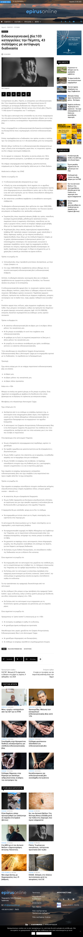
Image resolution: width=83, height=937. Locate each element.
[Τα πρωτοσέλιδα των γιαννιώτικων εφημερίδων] (62, 80)
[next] (54, 2)
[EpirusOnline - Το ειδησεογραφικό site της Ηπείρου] (41, 11)
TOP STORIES (6, 872)
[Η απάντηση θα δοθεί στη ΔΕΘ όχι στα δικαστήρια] (62, 158)
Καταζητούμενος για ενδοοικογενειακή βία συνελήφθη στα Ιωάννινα (39, 775)
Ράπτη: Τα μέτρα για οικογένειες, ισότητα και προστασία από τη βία (39, 847)
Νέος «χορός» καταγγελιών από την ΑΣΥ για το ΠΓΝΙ (13, 710)
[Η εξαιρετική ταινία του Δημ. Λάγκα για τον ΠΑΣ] (62, 177)
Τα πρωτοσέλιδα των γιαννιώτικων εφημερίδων (74, 80)
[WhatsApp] (13, 94)
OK (33, 933)
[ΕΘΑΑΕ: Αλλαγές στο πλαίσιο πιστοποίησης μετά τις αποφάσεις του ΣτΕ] (41, 862)
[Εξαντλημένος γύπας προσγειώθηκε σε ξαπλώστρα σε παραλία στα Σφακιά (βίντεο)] (14, 801)
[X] (69, 21)
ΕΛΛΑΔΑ (17, 27)
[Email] (18, 94)
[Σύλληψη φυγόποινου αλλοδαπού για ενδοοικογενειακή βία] (41, 729)
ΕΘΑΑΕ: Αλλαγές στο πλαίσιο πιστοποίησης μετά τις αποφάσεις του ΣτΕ (40, 877)
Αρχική (4, 27)
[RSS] (65, 21)
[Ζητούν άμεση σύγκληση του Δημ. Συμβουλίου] (62, 89)
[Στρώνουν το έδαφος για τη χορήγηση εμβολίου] (62, 70)
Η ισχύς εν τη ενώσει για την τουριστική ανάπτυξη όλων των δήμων (43, 674)
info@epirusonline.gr (12, 905)
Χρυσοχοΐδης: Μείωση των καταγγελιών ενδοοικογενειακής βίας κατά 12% (41, 712)
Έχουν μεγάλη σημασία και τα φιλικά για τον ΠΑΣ (27, 1)
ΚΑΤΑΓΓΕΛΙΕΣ (28, 649)
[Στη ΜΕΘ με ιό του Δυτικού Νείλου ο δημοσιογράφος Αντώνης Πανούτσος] (14, 833)
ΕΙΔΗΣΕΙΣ (10, 27)
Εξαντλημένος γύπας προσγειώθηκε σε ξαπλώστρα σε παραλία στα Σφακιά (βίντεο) (14, 816)
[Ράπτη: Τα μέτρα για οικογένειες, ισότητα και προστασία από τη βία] (41, 833)
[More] (40, 659)
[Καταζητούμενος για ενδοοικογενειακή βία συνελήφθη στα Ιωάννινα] (41, 761)
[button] (81, 21)
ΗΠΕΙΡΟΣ (4, 707)
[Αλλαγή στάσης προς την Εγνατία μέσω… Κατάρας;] (62, 98)
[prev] (50, 2)
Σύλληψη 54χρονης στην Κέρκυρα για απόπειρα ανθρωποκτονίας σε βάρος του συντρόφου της (12, 776)
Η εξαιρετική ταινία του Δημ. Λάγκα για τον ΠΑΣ (74, 177)
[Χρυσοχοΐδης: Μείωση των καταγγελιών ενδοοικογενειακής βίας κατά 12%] (41, 697)
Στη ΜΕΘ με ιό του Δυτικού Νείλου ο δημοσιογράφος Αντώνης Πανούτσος (12, 847)
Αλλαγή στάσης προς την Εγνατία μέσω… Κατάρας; (74, 98)
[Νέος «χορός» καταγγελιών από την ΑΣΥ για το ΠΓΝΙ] (14, 697)
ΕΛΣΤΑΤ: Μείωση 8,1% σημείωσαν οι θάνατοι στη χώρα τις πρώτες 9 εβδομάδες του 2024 (14, 674)
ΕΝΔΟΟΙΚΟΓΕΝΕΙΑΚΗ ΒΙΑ (15, 649)
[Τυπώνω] (23, 94)
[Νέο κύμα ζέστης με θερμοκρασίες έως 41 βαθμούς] (14, 862)
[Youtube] (73, 21)
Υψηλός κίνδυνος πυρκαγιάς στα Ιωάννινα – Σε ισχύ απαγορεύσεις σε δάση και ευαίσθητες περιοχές (74, 111)
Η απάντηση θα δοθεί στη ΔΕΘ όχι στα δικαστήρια (74, 158)
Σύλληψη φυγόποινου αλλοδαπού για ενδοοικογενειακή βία (37, 743)
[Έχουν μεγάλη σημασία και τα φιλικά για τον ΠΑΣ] (62, 167)
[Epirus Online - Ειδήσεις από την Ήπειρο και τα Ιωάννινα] (14, 893)
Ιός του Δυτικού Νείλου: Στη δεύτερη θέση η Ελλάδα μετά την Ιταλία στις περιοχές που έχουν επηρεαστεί (40, 816)
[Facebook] (61, 21)
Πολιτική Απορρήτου (44, 933)
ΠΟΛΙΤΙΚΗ (32, 707)
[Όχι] (80, 931)
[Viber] (28, 94)
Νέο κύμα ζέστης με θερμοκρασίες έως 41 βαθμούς (10, 877)
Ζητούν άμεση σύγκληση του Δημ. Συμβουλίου (74, 89)
